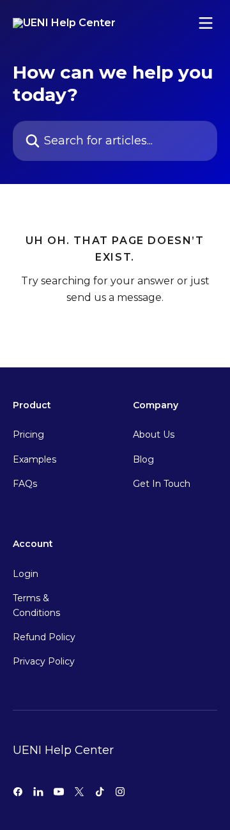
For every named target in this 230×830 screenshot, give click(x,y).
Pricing (28, 434)
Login (25, 574)
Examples (34, 459)
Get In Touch (161, 483)
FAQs (25, 483)
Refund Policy (44, 637)
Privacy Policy (44, 661)
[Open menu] (205, 23)
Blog (143, 459)
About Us (153, 434)
